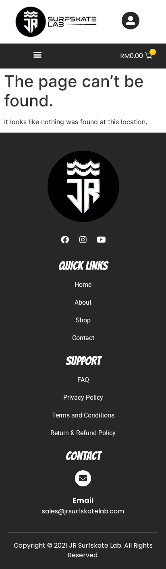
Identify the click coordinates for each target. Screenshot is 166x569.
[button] (37, 54)
